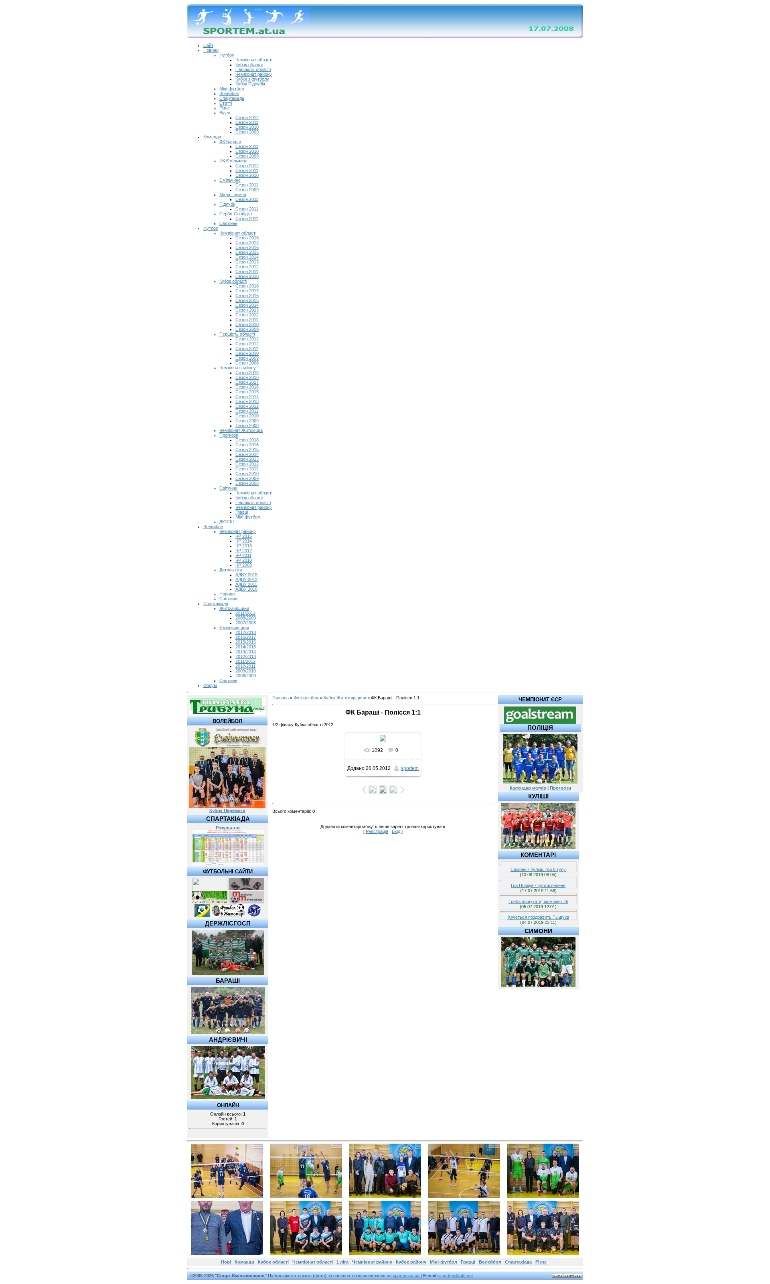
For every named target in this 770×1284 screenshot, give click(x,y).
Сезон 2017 (247, 242)
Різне (224, 107)
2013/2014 (245, 651)
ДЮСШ (226, 521)
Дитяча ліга (230, 569)
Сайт (208, 45)
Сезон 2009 (247, 132)
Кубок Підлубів (250, 83)
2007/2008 (245, 622)
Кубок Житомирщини (345, 697)
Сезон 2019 (247, 372)
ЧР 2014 (243, 541)
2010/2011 (245, 666)
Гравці (241, 512)
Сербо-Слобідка (235, 213)
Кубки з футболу (252, 79)
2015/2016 (245, 642)
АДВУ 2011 (246, 584)
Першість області (253, 69)
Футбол (226, 55)
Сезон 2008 (247, 362)
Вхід (396, 831)
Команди (212, 136)
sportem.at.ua (406, 1275)
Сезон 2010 (247, 127)
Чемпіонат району (253, 74)
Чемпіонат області (253, 59)
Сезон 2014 (247, 257)
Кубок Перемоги (227, 810)
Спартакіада (231, 98)
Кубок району (411, 1262)
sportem (410, 768)
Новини (211, 50)
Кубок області (249, 64)
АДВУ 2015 (246, 574)
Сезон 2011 (246, 122)
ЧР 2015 (243, 536)
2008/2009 (245, 618)
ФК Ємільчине (233, 160)
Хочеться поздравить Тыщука (538, 917)
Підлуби (227, 204)
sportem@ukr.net (456, 1275)
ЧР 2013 (243, 545)
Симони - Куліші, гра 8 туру (538, 869)
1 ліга (342, 1262)
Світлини (228, 223)
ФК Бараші (230, 141)
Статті (225, 103)
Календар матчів (528, 788)
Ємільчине (230, 180)
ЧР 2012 (243, 550)
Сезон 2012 (247, 117)
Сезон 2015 (247, 252)
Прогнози (228, 435)
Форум (210, 685)
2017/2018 (245, 632)
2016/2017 (245, 637)
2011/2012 (245, 613)
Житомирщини (234, 608)
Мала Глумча (232, 194)
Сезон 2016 (247, 247)
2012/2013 (245, 656)
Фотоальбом (306, 697)
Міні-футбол (231, 88)
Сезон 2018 (247, 237)
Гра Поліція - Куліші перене (538, 885)
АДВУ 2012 (246, 579)
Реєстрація (377, 831)
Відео (224, 112)
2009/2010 (245, 670)
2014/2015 (245, 646)
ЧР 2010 (243, 560)
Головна (280, 697)
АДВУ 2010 (246, 589)
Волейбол (229, 93)
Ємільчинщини (234, 627)
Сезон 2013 (247, 261)
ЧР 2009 (243, 565)
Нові (226, 1262)
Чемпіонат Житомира (241, 430)
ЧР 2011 (243, 555)
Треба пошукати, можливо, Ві (538, 901)
